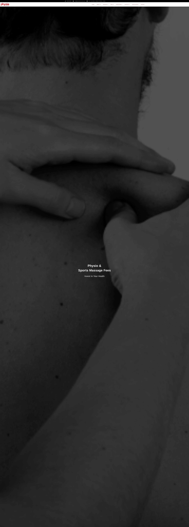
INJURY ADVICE (135, 4)
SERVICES (105, 4)
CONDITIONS (118, 4)
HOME (93, 4)
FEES (111, 4)
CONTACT (143, 4)
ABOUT (98, 4)
